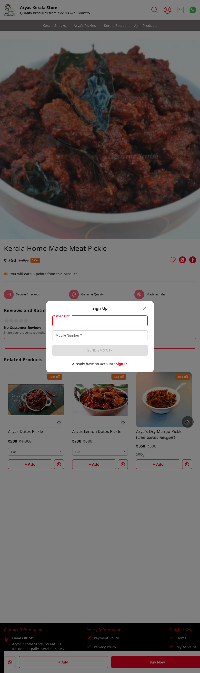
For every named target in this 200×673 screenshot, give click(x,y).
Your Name (63, 315)
